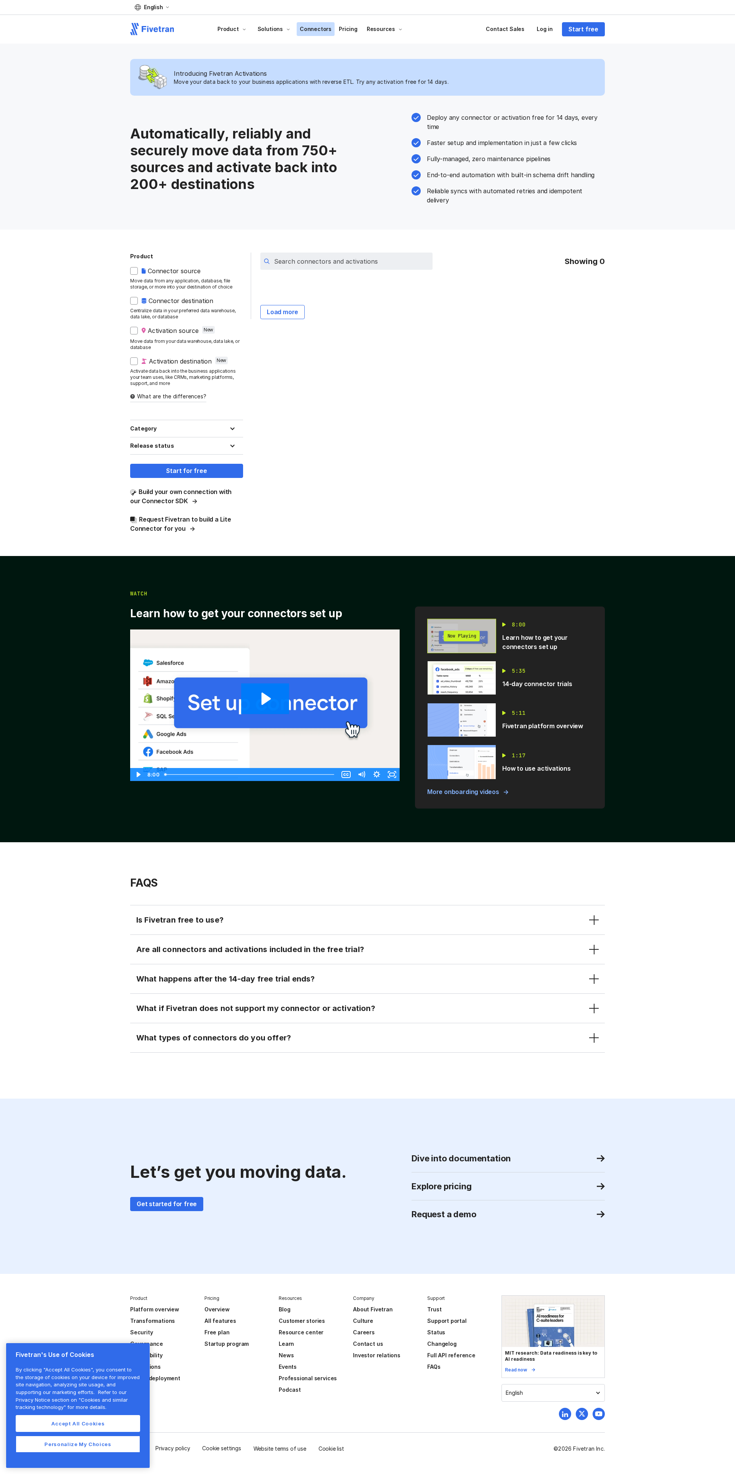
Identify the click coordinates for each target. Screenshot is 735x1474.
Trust (434, 1309)
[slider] (250, 774)
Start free (583, 29)
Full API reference (451, 1355)
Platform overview (154, 1309)
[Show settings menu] (376, 774)
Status (436, 1332)
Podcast (290, 1389)
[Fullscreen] (392, 774)
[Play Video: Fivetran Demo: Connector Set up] (265, 698)
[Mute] (361, 774)
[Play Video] (137, 774)
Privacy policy (172, 1448)
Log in (545, 29)
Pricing (348, 29)
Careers (364, 1332)
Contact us (368, 1343)
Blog (284, 1309)
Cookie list (331, 1448)
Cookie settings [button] (221, 1448)
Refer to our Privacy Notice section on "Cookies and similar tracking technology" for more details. (72, 1399)
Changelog (441, 1343)
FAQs (433, 1366)
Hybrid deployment (155, 1378)
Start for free (186, 470)
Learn (286, 1343)
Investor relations (376, 1355)
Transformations (152, 1320)
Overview (216, 1309)
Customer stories (302, 1320)
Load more (282, 312)
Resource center (301, 1332)
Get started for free (167, 1204)
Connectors (316, 29)
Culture (363, 1320)
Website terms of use (279, 1448)
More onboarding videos (463, 792)
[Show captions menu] (346, 774)
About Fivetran (372, 1309)
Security (141, 1332)
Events (288, 1366)
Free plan (216, 1332)
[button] (151, 7)
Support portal (446, 1320)
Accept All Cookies (78, 1423)
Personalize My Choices (77, 1444)
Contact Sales (505, 29)
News (286, 1355)
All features (220, 1320)
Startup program (226, 1343)
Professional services (308, 1378)
